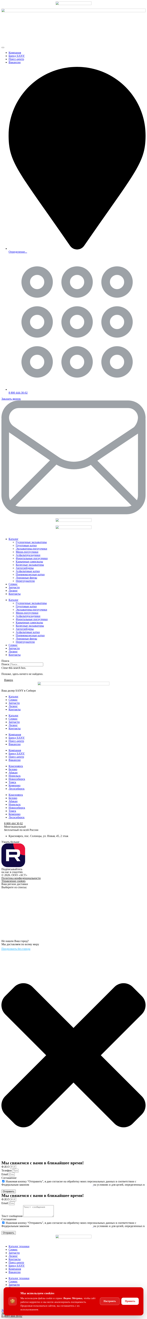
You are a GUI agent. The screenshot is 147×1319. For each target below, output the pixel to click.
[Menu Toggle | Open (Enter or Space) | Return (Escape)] (2, 47)
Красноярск (16, 766)
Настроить (110, 1301)
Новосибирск (17, 779)
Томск (12, 782)
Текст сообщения (12, 1216)
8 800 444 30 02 (13, 823)
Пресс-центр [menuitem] (16, 59)
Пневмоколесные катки (30, 574)
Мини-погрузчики (27, 551)
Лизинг (13, 590)
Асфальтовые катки (28, 571)
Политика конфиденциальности (21, 878)
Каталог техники (19, 1246)
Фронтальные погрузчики (32, 558)
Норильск (15, 775)
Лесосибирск (17, 788)
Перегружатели (25, 580)
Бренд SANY (17, 737)
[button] (73, 661)
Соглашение (8, 1177)
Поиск (5, 664)
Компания (15, 734)
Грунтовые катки (26, 545)
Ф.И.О (5, 1166)
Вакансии (15, 744)
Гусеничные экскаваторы (31, 542)
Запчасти (14, 587)
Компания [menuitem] (15, 52)
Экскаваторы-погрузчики (31, 548)
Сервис (13, 584)
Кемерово (14, 785)
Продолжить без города (15, 948)
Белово (13, 769)
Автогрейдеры (25, 568)
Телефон (7, 1170)
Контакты (15, 593)
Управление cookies (13, 881)
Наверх (8, 680)
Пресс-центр (16, 740)
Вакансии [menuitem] (15, 62)
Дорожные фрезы (26, 577)
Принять (130, 1301)
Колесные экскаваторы (30, 564)
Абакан (13, 772)
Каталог (13, 538)
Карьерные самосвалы (29, 561)
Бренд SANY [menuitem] (17, 55)
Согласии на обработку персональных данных (29, 1187)
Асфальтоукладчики (28, 555)
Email (5, 1174)
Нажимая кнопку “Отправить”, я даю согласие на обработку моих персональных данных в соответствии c (73, 1184)
